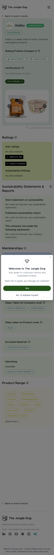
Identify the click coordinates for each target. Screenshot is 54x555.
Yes (27, 288)
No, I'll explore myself (27, 295)
